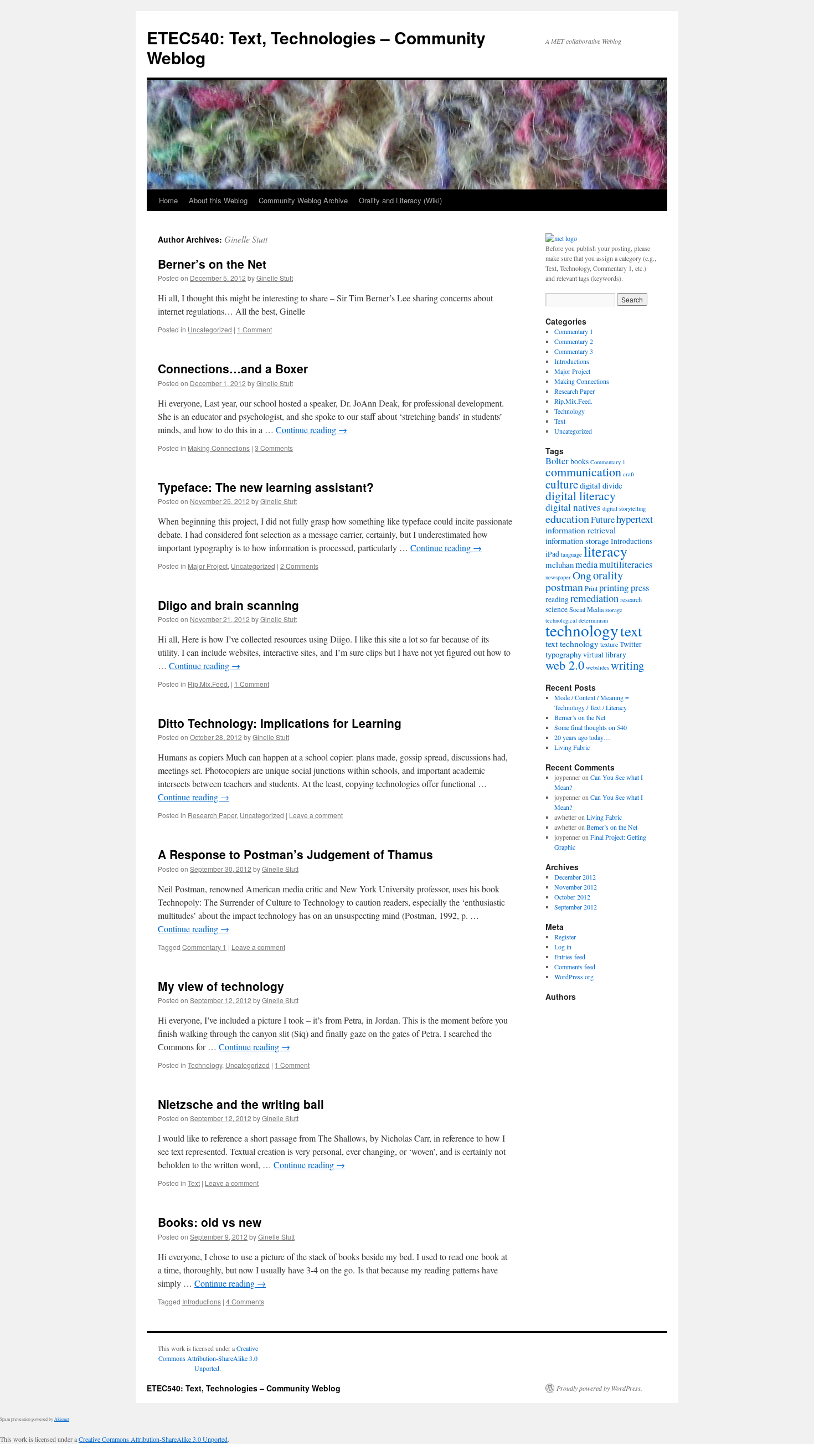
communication (583, 472)
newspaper (558, 577)
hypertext (634, 519)
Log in (562, 946)
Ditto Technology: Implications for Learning (279, 723)
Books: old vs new (209, 1222)
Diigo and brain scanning (228, 605)
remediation (594, 598)
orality (608, 575)
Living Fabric (572, 747)
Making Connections (219, 448)
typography (563, 654)
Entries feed (569, 956)
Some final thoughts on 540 (590, 727)
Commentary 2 (573, 341)
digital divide (601, 485)
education (567, 518)
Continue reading (311, 429)
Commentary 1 (204, 947)
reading (557, 599)
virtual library (604, 655)
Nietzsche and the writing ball (241, 1104)
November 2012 (575, 886)
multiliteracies (625, 564)
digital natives (573, 507)
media (586, 564)
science (556, 609)
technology (582, 630)
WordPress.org (574, 976)
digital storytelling (624, 508)
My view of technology (221, 986)
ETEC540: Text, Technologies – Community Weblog (316, 47)
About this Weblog (218, 200)
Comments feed (574, 966)
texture (609, 644)
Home (168, 200)
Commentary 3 (573, 351)
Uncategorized (210, 329)
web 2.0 (564, 664)
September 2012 (575, 906)
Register (565, 936)
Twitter (631, 644)
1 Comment (254, 329)
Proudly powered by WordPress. (599, 1388)
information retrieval (580, 530)
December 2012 (575, 876)
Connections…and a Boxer (233, 368)
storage (613, 610)
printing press (624, 588)
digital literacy (580, 495)
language (571, 554)
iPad (552, 554)
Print (591, 588)
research (631, 599)
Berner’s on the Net (212, 263)
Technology (205, 1065)
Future (603, 519)
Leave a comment (316, 815)
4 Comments (245, 1301)
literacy (605, 551)
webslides (597, 667)
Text (194, 1183)
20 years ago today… (582, 737)
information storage (577, 540)
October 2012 (572, 896)
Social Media (586, 609)
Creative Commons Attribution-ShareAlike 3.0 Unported (208, 1358)
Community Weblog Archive (303, 200)
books (579, 461)
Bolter (557, 461)
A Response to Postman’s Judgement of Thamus (295, 854)
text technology (572, 643)
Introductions (201, 1301)
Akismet (61, 1419)
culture (561, 484)
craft (629, 474)
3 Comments (274, 448)
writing (627, 665)
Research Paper (212, 815)
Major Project (208, 566)
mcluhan (559, 564)
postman (564, 586)
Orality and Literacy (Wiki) (400, 200)
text (631, 631)
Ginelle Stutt (245, 239)
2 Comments (299, 566)
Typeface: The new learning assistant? (266, 487)
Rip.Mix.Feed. (208, 683)
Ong (582, 575)
